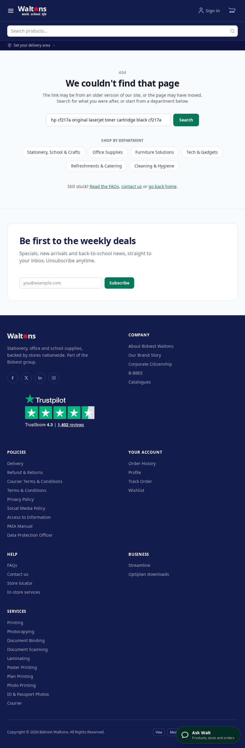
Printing (15, 622)
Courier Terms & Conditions (34, 481)
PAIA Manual (20, 526)
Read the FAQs (104, 186)
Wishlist (136, 490)
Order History (142, 463)
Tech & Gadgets (202, 152)
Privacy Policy (20, 499)
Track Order (140, 481)
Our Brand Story (144, 355)
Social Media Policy (26, 508)
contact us (131, 186)
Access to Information (29, 517)
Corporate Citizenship (150, 364)
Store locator (20, 583)
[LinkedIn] (40, 378)
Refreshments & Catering (96, 166)
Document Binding (26, 640)
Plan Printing (20, 676)
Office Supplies (108, 152)
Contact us (17, 574)
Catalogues (139, 382)
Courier (14, 703)
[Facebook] (12, 378)
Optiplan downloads (148, 574)
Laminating (18, 658)
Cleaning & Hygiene (154, 166)
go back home (162, 186)
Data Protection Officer (30, 535)
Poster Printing (22, 667)
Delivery (15, 463)
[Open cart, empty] (232, 11)
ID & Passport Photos (28, 694)
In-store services (23, 592)
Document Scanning (27, 649)
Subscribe (119, 283)
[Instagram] (53, 378)
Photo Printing (21, 685)
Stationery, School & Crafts (53, 152)
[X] (26, 378)
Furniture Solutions (154, 152)
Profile (134, 472)
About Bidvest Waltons (151, 346)
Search (186, 120)
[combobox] (122, 31)
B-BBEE (135, 373)
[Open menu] (11, 11)
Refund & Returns (25, 472)
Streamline (139, 565)
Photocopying (20, 631)
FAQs (12, 565)
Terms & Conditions (26, 490)
